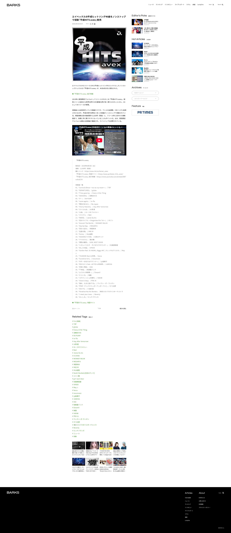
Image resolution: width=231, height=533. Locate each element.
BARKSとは (202, 497)
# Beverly (75, 428)
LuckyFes (201, 4)
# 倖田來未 (76, 364)
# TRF (74, 324)
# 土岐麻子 (76, 396)
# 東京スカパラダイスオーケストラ (84, 425)
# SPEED (75, 384)
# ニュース (76, 433)
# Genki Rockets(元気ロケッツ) (83, 373)
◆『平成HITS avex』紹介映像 (82, 94)
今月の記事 (188, 497)
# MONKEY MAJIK (78, 359)
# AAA (74, 402)
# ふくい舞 (76, 376)
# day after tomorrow (80, 341)
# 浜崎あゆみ (76, 333)
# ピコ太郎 (76, 422)
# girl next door (78, 379)
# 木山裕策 (76, 370)
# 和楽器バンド (77, 405)
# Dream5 (75, 407)
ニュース (151, 4)
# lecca (75, 390)
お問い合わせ (202, 501)
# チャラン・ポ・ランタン (80, 419)
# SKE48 (75, 413)
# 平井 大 (75, 416)
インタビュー (169, 4)
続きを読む (123, 308)
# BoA (74, 350)
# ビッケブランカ (78, 431)
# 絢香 (74, 410)
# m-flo (75, 338)
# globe (75, 327)
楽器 (194, 4)
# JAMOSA (76, 399)
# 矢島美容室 (76, 382)
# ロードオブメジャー (79, 347)
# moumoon (76, 393)
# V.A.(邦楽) (76, 321)
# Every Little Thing (79, 330)
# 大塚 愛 (75, 344)
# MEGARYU (76, 361)
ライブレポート (179, 4)
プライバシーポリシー (204, 507)
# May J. (75, 387)
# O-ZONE (76, 356)
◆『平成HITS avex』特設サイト (83, 302)
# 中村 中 (75, 367)
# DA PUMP (76, 335)
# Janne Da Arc (77, 353)
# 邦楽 (74, 436)
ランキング (159, 4)
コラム (188, 4)
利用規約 (201, 504)
